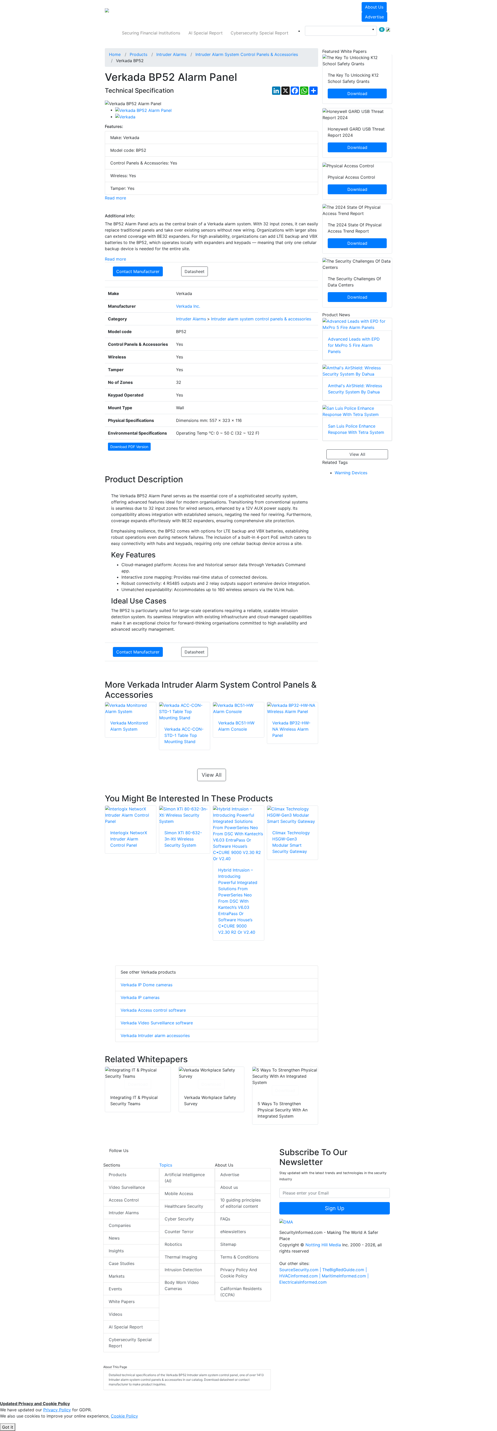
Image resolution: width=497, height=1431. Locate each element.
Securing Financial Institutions (151, 32)
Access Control (124, 1200)
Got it (7, 1427)
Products (117, 1174)
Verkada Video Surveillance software (157, 1022)
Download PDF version (129, 446)
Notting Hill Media (323, 1244)
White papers (122, 1301)
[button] (177, 12)
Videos (115, 1314)
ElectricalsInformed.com (303, 1282)
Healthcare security (184, 1206)
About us (374, 7)
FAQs (225, 1218)
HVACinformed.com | (300, 1275)
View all (212, 775)
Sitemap (228, 1244)
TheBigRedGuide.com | (344, 1269)
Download (138, 1084)
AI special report (205, 32)
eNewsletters (233, 1231)
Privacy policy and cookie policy (238, 1272)
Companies (120, 1225)
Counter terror (179, 1231)
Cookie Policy (124, 1416)
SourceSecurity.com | (300, 1269)
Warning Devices (351, 472)
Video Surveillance (127, 1187)
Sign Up (334, 1208)
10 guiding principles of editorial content (240, 1203)
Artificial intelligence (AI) (185, 1177)
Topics (165, 1165)
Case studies (121, 1263)
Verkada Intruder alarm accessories (155, 1035)
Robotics (173, 1244)
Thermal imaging (181, 1257)
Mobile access (179, 1193)
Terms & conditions (239, 1257)
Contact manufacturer (137, 271)
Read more (115, 197)
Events (115, 1288)
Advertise (374, 16)
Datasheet (194, 271)
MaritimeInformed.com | (345, 1275)
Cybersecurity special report (259, 32)
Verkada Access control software (153, 1010)
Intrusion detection (183, 1269)
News (114, 1238)
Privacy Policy (57, 1409)
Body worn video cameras (182, 1285)
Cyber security (179, 1218)
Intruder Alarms (124, 1212)
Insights (116, 1250)
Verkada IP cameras (140, 997)
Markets (117, 1276)
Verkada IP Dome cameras (146, 984)
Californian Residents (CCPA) (241, 1291)
